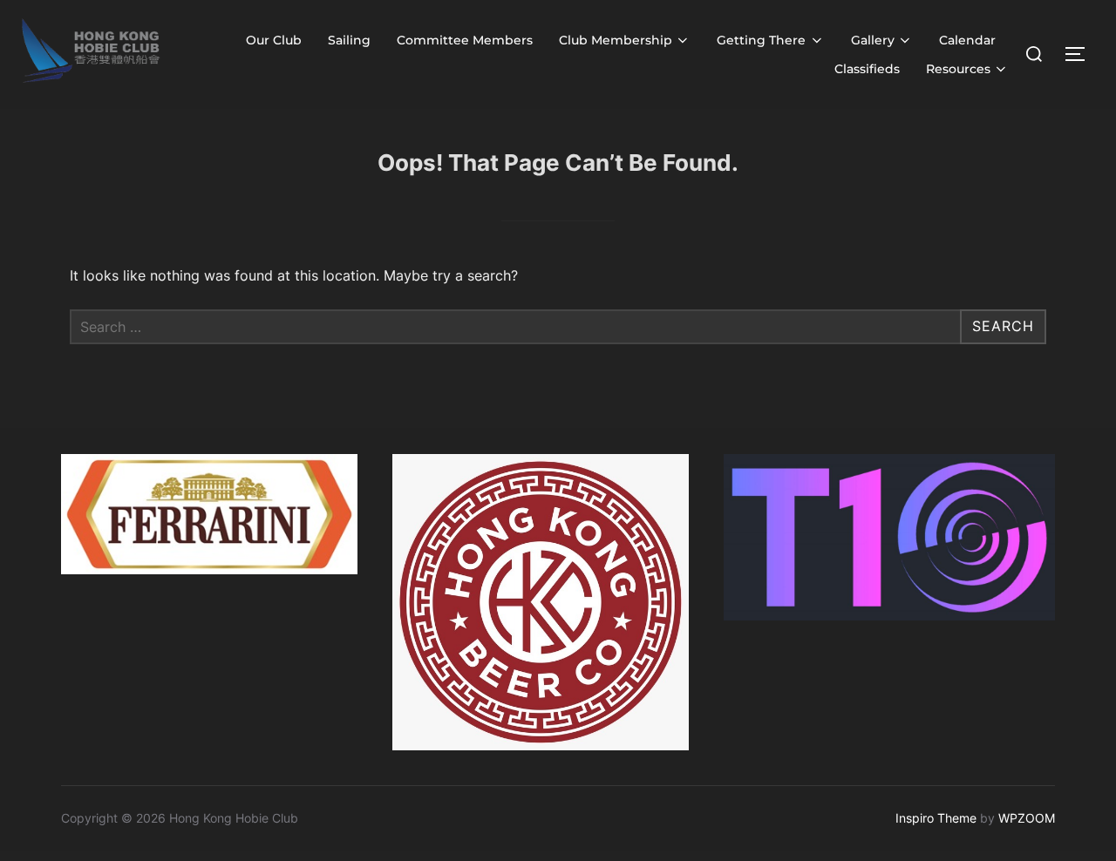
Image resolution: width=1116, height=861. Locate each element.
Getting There (761, 40)
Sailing (349, 40)
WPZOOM (1026, 817)
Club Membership (615, 40)
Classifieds (867, 69)
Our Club (274, 40)
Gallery (873, 40)
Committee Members (465, 40)
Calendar (967, 40)
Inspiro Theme (935, 817)
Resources (958, 69)
